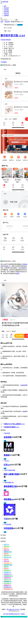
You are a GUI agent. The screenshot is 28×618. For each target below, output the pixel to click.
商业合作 (16, 614)
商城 (7, 266)
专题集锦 (6, 15)
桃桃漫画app (9, 499)
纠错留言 (4, 62)
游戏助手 (7, 585)
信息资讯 (7, 555)
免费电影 (8, 587)
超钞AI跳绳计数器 (11, 474)
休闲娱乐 (8, 552)
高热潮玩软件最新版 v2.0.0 (11, 427)
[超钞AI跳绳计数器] (9, 470)
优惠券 (17, 273)
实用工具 (6, 13)
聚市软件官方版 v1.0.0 (13, 35)
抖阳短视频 (8, 528)
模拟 (6, 548)
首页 (5, 6)
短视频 (7, 546)
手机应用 (6, 8)
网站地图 (11, 614)
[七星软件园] (4, 1)
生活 (6, 559)
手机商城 (3, 39)
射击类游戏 (8, 589)
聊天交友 (8, 557)
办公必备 (7, 583)
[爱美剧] (9, 451)
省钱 (23, 411)
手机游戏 (6, 10)
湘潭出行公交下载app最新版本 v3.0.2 (14, 424)
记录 (6, 568)
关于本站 (5, 614)
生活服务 (8, 574)
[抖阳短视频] (7, 524)
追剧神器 (8, 581)
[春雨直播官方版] (9, 482)
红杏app (7, 465)
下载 (5, 441)
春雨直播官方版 (10, 486)
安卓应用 (8, 565)
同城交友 (7, 579)
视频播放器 (8, 576)
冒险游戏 (7, 570)
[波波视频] (7, 433)
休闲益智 (7, 572)
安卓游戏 (8, 563)
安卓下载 (20, 24)
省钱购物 (23, 385)
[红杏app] (6, 460)
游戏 (6, 550)
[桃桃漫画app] (6, 495)
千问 (5, 519)
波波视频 (7, 437)
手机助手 (7, 578)
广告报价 (22, 614)
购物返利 (8, 39)
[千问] (9, 515)
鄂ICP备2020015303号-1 (13, 609)
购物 (23, 268)
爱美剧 (6, 455)
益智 (6, 553)
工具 (6, 561)
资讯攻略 (6, 11)
